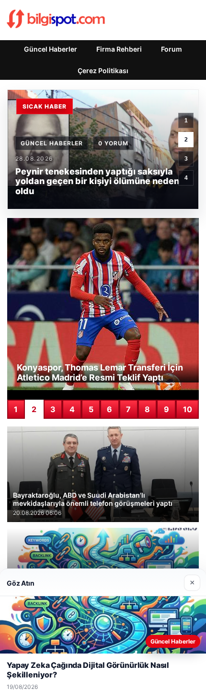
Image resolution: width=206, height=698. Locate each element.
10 (187, 409)
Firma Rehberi (119, 49)
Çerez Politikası (103, 70)
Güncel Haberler (50, 49)
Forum (171, 49)
